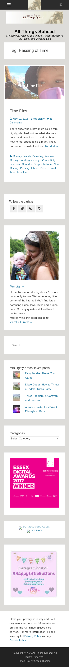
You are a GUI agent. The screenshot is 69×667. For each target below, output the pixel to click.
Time (12, 172)
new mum (15, 164)
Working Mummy (30, 160)
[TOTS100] (34, 529)
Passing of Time (29, 168)
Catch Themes (42, 661)
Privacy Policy (32, 636)
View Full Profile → (21, 321)
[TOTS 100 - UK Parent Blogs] (34, 526)
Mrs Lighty (39, 118)
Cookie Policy (18, 640)
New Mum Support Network (37, 164)
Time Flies (18, 111)
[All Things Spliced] (34, 5)
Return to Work (48, 168)
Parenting (37, 156)
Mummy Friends (22, 156)
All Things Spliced (34, 31)
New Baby (50, 160)
